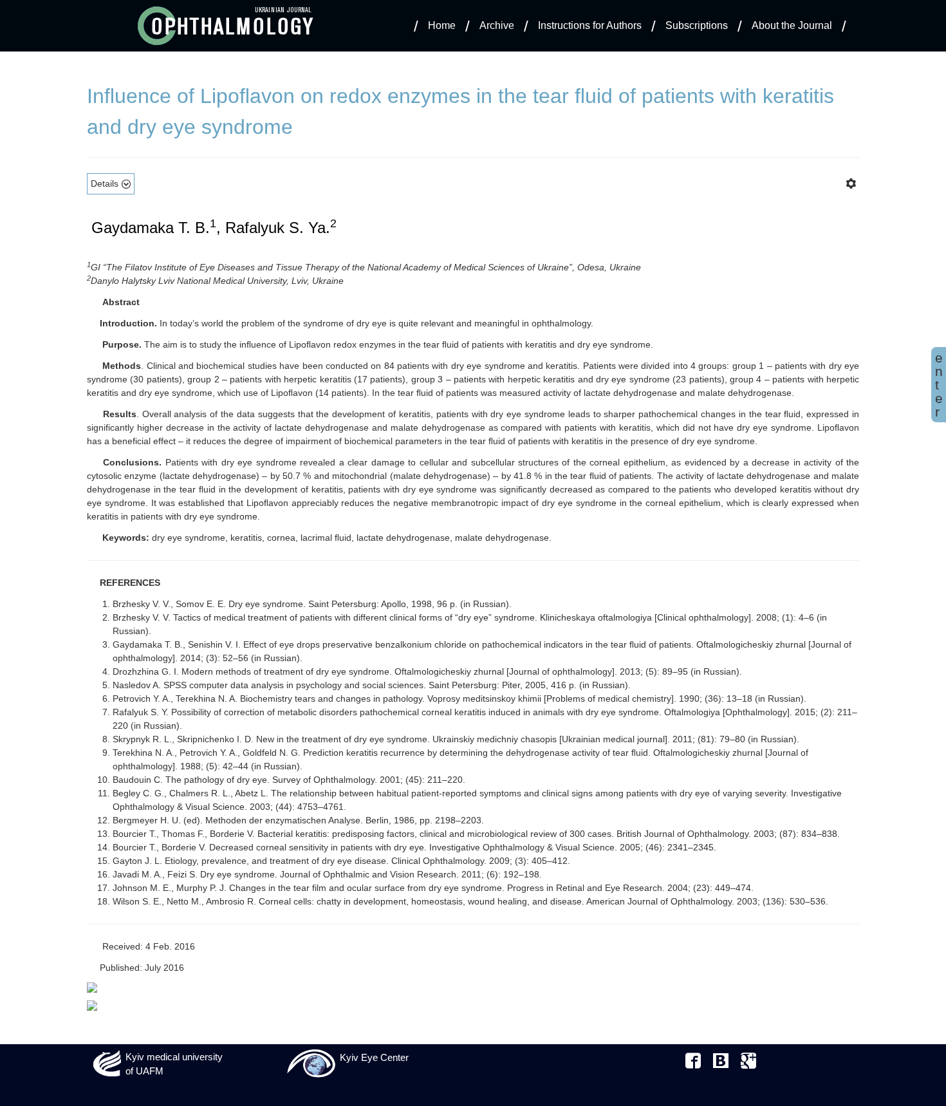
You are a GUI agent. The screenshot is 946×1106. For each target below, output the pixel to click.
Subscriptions (696, 25)
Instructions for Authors (590, 25)
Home (442, 25)
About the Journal (792, 25)
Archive (496, 25)
